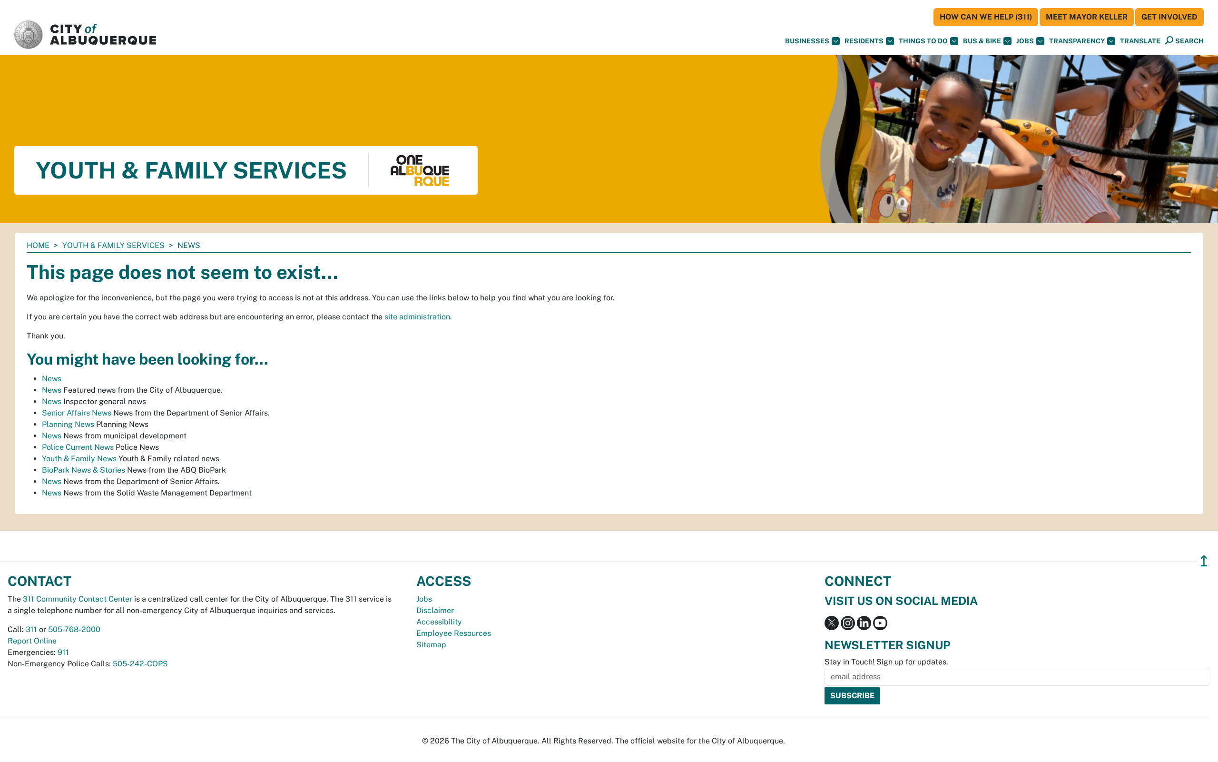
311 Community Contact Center (77, 599)
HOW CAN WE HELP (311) (986, 16)
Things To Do (923, 41)
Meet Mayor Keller (1087, 16)
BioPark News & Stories (83, 470)
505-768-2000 (74, 629)
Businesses (807, 41)
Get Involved (1169, 16)
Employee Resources (453, 633)
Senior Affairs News (76, 412)
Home (38, 245)
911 (63, 652)
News (51, 378)
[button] (1140, 41)
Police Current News (78, 447)
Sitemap (431, 644)
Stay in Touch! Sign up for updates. (886, 661)
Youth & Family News (79, 458)
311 (31, 629)
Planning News (68, 424)
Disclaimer (435, 610)
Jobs (1025, 41)
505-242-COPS (140, 663)
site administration (417, 316)
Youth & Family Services (113, 245)
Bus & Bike (982, 41)
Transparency (1077, 41)
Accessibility (439, 621)
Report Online (32, 640)
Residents (864, 41)
